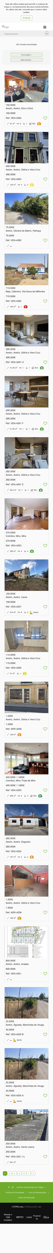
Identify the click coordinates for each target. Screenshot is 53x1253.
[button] (46, 33)
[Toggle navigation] (45, 27)
